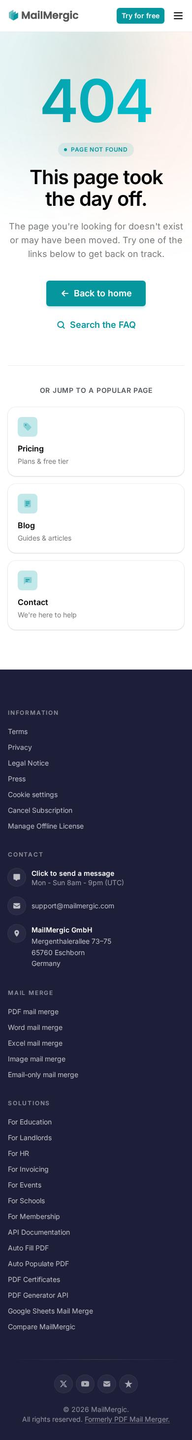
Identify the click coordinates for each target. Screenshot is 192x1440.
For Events (24, 1185)
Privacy (20, 747)
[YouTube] (85, 1384)
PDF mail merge (33, 1011)
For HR (18, 1153)
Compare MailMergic (41, 1326)
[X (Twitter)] (63, 1384)
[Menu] (178, 16)
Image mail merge (36, 1059)
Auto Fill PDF (28, 1248)
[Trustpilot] (128, 1384)
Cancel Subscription (40, 810)
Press (17, 778)
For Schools (26, 1200)
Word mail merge (35, 1027)
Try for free (141, 15)
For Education (30, 1122)
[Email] (107, 1384)
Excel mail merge (35, 1043)
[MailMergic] (43, 16)
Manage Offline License (46, 826)
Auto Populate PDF (38, 1263)
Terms (18, 731)
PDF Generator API (38, 1295)
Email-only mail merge (43, 1074)
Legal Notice (28, 763)
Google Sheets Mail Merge (50, 1311)
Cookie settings (33, 794)
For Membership (34, 1216)
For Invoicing (28, 1169)
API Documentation (39, 1232)
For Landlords (30, 1137)
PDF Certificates (34, 1279)
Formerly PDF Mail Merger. (127, 1419)
